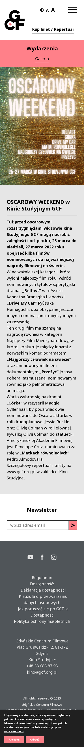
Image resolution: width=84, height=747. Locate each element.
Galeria (42, 58)
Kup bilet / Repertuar (53, 29)
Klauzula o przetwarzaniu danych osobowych (42, 599)
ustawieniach (14, 731)
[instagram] (53, 558)
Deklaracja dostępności (42, 590)
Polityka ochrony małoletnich (42, 621)
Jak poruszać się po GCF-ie (42, 608)
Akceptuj (14, 739)
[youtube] (34, 557)
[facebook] (46, 558)
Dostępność (42, 615)
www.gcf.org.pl (21, 471)
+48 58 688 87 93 (42, 666)
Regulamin (42, 577)
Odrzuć (34, 739)
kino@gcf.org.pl (42, 672)
